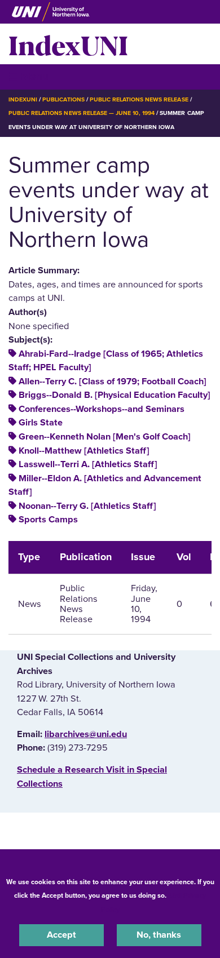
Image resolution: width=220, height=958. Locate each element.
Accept (61, 935)
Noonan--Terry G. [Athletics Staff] (87, 506)
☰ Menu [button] (28, 76)
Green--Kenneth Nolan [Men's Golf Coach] (105, 436)
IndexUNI (68, 44)
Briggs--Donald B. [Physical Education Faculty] (114, 395)
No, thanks (159, 935)
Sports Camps (48, 519)
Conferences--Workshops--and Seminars (101, 409)
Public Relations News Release (139, 99)
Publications (63, 99)
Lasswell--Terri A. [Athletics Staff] (88, 464)
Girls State (41, 422)
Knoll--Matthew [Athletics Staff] (84, 450)
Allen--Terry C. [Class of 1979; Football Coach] (112, 381)
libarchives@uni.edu (86, 734)
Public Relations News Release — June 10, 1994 (81, 113)
